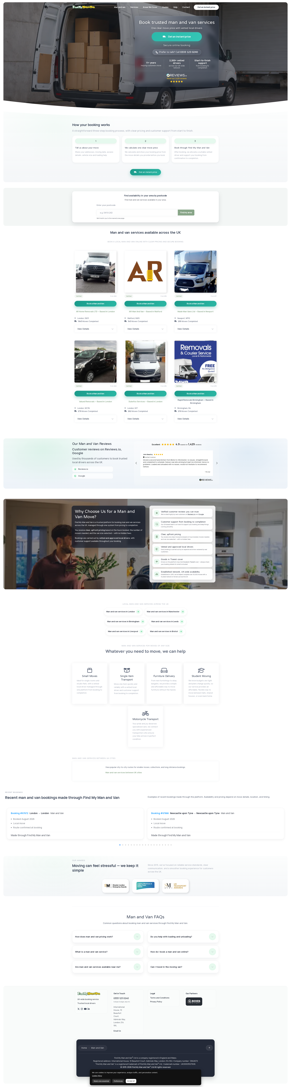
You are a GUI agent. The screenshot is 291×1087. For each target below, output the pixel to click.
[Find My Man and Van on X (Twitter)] (78, 1009)
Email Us (117, 1031)
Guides (165, 7)
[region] (176, 463)
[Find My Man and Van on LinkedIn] (89, 1009)
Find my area (186, 212)
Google (201, 514)
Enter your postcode (106, 205)
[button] (136, 463)
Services (134, 7)
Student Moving (201, 676)
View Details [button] (83, 328)
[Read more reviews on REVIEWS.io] (206, 480)
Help (175, 7)
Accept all (131, 1081)
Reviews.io (191, 514)
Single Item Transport (127, 678)
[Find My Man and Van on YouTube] (85, 1009)
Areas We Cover (150, 7)
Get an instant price (179, 36)
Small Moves (89, 676)
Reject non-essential (101, 1081)
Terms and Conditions (159, 998)
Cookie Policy (97, 1076)
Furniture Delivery (164, 676)
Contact (186, 7)
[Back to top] (209, 1047)
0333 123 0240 (121, 998)
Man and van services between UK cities (123, 772)
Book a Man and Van (95, 303)
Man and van (119, 7)
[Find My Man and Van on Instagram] (82, 1009)
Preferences (118, 1081)
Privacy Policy (156, 1001)
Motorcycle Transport (145, 719)
